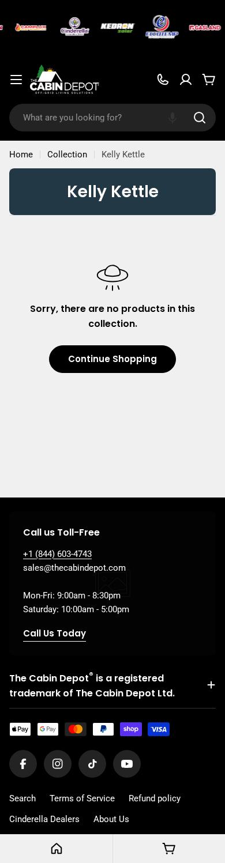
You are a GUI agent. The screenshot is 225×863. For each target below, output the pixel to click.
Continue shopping (112, 359)
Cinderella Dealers (44, 819)
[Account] (186, 79)
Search (22, 798)
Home (21, 154)
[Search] (200, 118)
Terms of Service (82, 798)
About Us (111, 819)
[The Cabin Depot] (30, 27)
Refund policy (155, 798)
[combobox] (112, 117)
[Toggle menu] (16, 79)
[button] (172, 117)
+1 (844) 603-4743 (57, 554)
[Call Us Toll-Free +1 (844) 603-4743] (163, 79)
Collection (67, 154)
